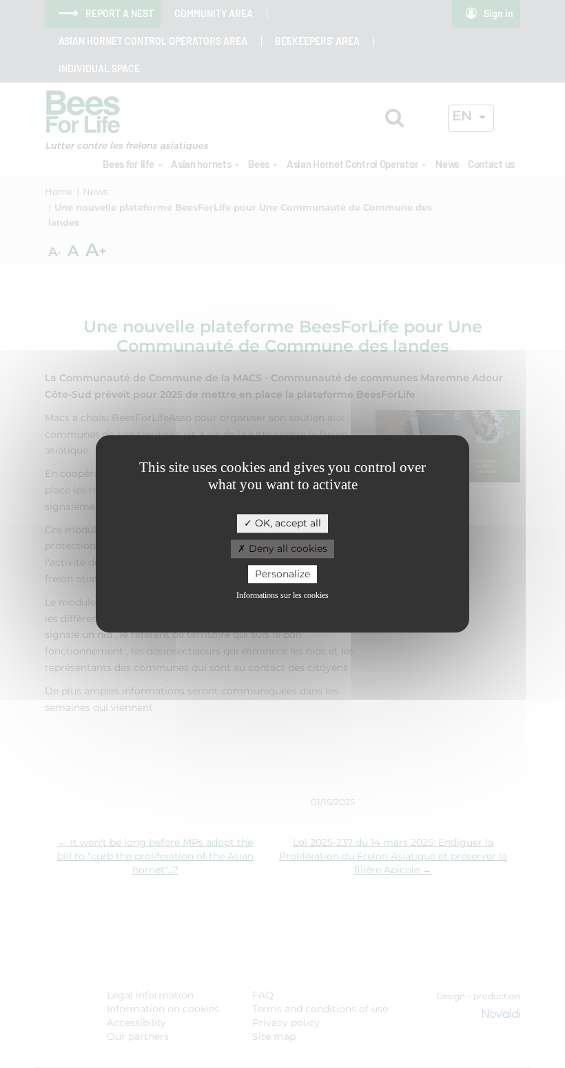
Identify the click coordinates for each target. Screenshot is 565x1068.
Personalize (282, 574)
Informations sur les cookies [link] (282, 596)
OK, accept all (286, 523)
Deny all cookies (286, 548)
